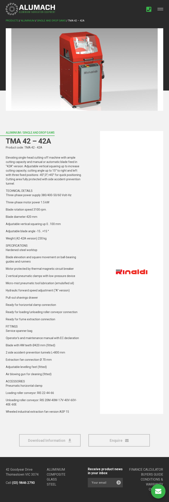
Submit (118, 482)
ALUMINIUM (56, 469)
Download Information (47, 440)
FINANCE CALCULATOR (146, 469)
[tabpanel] (84, 69)
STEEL (51, 484)
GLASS (52, 479)
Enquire (116, 440)
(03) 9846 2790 (23, 483)
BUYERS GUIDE (152, 474)
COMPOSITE (56, 474)
